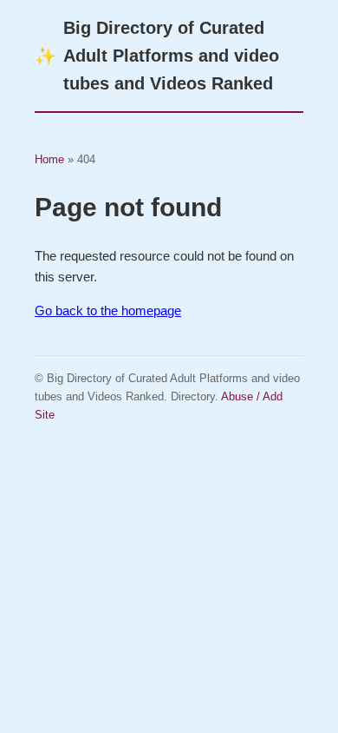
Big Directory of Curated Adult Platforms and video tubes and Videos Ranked (157, 55)
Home (49, 159)
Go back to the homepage (108, 310)
